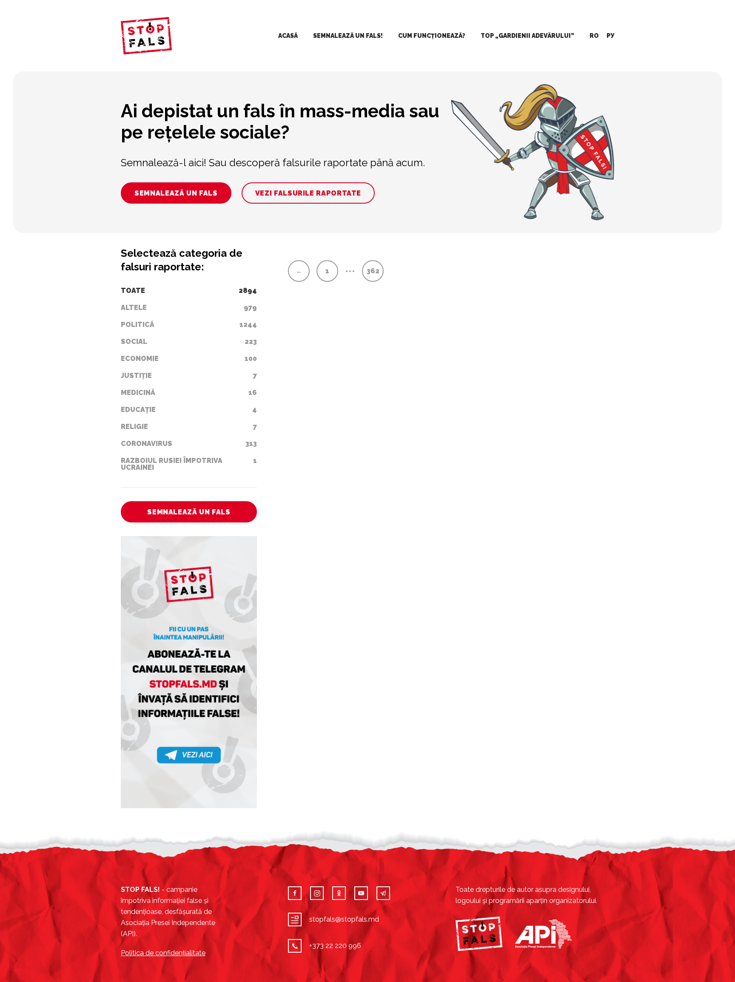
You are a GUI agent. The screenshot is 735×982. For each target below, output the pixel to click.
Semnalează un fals (176, 193)
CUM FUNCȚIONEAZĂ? (431, 35)
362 (373, 271)
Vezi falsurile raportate (308, 193)
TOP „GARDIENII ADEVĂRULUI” (527, 35)
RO (594, 35)
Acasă (288, 35)
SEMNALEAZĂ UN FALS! (348, 35)
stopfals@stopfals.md (344, 919)
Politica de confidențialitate (163, 953)
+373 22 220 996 (335, 946)
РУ (610, 35)
